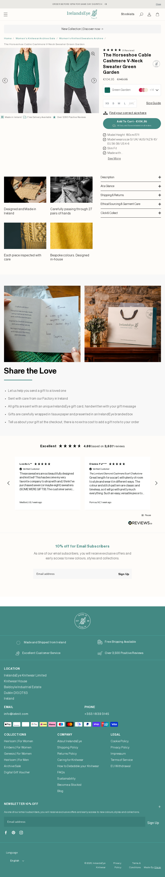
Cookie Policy (120, 741)
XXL (131, 103)
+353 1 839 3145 (97, 713)
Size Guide (153, 103)
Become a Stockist (69, 784)
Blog (60, 791)
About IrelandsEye (69, 741)
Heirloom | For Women (18, 741)
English (14, 860)
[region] (82, 483)
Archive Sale (12, 766)
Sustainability (66, 778)
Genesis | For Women (18, 753)
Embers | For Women (18, 747)
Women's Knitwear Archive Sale (35, 38)
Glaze (157, 867)
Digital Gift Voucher (17, 772)
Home (8, 38)
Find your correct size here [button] (127, 113)
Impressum (118, 753)
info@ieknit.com (16, 713)
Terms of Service (122, 759)
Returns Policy (67, 753)
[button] (6, 14)
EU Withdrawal (121, 766)
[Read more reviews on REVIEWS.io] (140, 524)
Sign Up (123, 574)
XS (107, 103)
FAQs (61, 772)
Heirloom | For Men (16, 759)
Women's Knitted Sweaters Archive (81, 38)
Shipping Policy (67, 747)
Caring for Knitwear (70, 759)
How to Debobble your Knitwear (78, 766)
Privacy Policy (120, 747)
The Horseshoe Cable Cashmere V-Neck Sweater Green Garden (44, 44)
